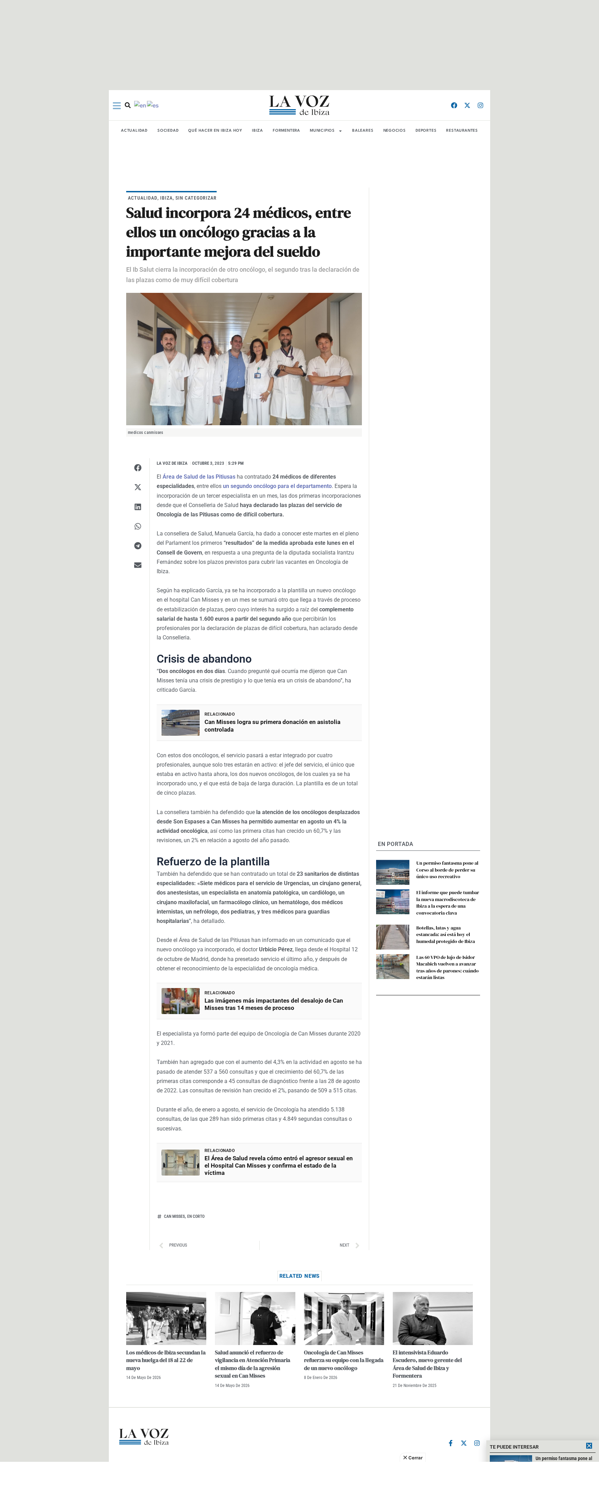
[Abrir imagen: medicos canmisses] (244, 359)
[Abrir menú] (116, 105)
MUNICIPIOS (322, 131)
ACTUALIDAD (134, 131)
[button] (137, 468)
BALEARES (362, 131)
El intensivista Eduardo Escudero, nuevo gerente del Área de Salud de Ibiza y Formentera (427, 1363)
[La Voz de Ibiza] (299, 105)
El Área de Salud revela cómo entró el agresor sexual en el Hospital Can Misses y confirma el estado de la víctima (279, 1166)
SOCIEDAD (168, 131)
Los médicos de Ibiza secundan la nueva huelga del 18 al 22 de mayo (166, 1360)
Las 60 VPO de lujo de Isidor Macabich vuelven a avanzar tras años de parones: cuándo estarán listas (447, 967)
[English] (140, 105)
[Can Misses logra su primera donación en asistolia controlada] (181, 723)
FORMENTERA (286, 131)
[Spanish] (153, 105)
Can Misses (174, 1216)
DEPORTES (426, 131)
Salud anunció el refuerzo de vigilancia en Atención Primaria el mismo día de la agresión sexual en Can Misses (252, 1363)
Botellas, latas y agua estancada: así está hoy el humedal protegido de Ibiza (445, 934)
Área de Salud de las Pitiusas (199, 476)
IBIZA (257, 131)
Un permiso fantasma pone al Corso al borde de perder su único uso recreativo (447, 869)
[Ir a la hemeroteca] (128, 105)
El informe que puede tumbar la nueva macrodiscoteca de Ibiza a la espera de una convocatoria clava (447, 902)
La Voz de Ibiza (172, 463)
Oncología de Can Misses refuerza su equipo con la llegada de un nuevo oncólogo (343, 1360)
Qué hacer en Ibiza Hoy (215, 131)
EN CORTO (196, 1216)
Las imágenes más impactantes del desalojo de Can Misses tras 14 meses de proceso (274, 1004)
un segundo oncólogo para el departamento (277, 486)
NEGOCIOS (394, 131)
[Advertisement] (299, 1477)
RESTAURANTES (462, 131)
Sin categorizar (196, 198)
